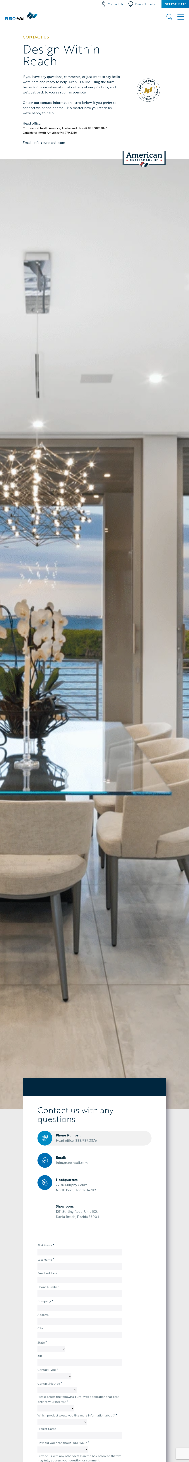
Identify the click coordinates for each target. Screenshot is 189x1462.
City (40, 1328)
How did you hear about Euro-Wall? (63, 1442)
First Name (45, 1245)
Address (43, 1314)
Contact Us (115, 4)
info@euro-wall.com (49, 142)
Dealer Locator (145, 4)
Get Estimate (175, 4)
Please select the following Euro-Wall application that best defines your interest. (78, 1399)
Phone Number (48, 1287)
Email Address (47, 1273)
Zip (39, 1355)
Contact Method (49, 1383)
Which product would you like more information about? (77, 1415)
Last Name (45, 1259)
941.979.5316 (68, 132)
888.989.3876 (97, 128)
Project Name (46, 1428)
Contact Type (47, 1369)
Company (45, 1300)
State (42, 1342)
